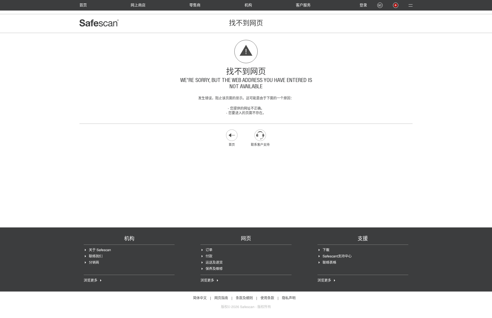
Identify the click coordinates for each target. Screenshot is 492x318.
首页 (83, 5)
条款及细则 (244, 298)
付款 (209, 256)
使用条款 (267, 298)
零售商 (194, 5)
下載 (326, 250)
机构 (248, 5)
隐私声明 (289, 298)
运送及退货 (214, 262)
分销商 (94, 262)
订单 (209, 250)
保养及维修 (214, 269)
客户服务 (303, 5)
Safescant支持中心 (337, 256)
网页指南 (221, 298)
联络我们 (95, 256)
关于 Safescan (100, 250)
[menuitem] (86, 5)
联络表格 (329, 262)
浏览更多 (90, 280)
